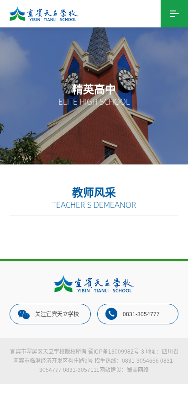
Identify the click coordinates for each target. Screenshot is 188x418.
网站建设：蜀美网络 (124, 370)
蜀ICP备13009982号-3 (116, 352)
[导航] (174, 13)
